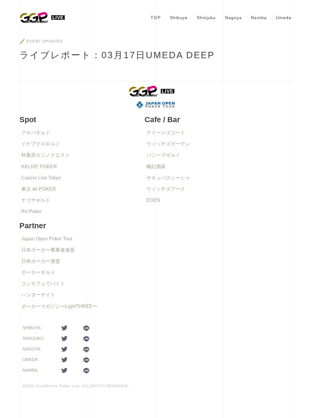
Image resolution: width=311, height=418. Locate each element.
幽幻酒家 (156, 166)
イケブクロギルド (40, 143)
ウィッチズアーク (165, 189)
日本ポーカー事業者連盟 (48, 249)
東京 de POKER (38, 189)
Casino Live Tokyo (41, 177)
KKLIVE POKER (39, 166)
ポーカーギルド (38, 272)
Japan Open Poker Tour (46, 238)
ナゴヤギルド (35, 200)
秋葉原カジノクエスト (45, 155)
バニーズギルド (163, 155)
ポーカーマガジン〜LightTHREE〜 (59, 306)
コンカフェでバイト (43, 283)
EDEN (153, 200)
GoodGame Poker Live (58, 386)
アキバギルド (35, 132)
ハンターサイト (38, 294)
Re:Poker (31, 211)
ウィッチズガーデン (168, 143)
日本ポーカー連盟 (40, 261)
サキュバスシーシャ (168, 177)
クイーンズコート (165, 132)
